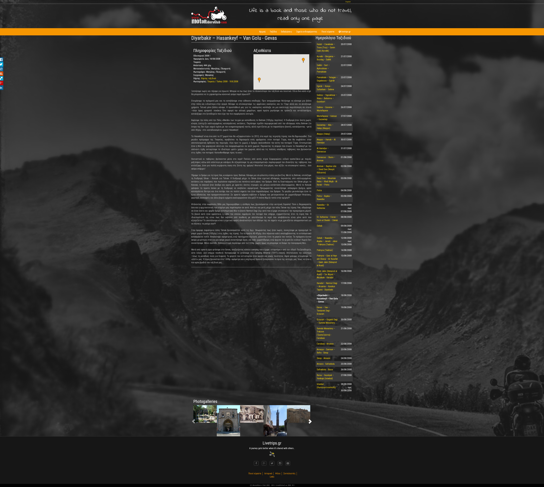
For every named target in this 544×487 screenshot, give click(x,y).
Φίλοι (277, 473)
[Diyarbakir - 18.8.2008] (205, 414)
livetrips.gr (346, 31)
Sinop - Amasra (323, 358)
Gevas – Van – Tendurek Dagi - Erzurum (324, 310)
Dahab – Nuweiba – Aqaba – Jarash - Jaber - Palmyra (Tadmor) (327, 241)
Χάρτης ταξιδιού (208, 78)
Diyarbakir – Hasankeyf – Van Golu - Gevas (327, 298)
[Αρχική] (209, 15)
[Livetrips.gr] (272, 454)
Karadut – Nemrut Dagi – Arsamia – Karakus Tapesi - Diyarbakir (327, 286)
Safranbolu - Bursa (325, 369)
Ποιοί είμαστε (327, 31)
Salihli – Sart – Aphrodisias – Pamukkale (323, 68)
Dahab (319, 225)
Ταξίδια (273, 31)
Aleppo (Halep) (323, 134)
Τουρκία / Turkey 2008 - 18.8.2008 (222, 81)
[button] (259, 80)
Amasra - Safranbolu (326, 364)
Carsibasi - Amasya (325, 343)
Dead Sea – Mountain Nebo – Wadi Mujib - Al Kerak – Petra (327, 181)
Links (272, 476)
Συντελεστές (289, 473)
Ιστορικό (268, 473)
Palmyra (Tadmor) (325, 250)
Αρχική (262, 31)
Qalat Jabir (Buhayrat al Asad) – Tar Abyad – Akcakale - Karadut (327, 274)
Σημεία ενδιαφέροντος (306, 31)
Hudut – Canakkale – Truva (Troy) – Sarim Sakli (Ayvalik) (326, 47)
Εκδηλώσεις (286, 31)
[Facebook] (256, 463)
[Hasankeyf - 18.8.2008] (298, 414)
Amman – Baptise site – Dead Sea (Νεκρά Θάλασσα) (326, 169)
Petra (319, 190)
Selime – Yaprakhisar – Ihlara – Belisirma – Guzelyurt (327, 98)
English (348, 2)
